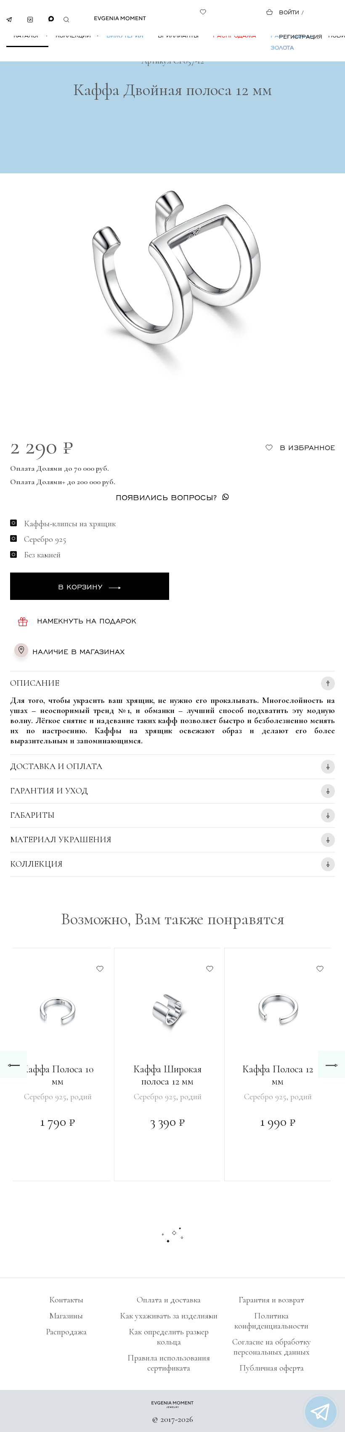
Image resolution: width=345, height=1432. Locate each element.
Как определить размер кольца (169, 1337)
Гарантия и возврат (271, 1300)
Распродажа (234, 35)
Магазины (66, 1316)
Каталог (26, 35)
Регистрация (300, 36)
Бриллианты (178, 35)
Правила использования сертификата (168, 1363)
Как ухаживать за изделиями (169, 1316)
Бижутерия (124, 35)
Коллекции (73, 35)
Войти (289, 12)
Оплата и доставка (169, 1300)
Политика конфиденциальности (271, 1321)
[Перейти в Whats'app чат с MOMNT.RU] (321, 1412)
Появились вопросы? (166, 497)
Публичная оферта (271, 1368)
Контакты (66, 1300)
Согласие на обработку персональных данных (271, 1347)
